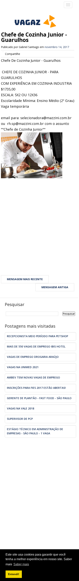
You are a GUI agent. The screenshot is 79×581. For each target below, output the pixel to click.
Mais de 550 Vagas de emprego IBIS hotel (36, 346)
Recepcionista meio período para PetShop (37, 336)
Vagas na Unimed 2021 (23, 367)
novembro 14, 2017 (57, 47)
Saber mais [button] (21, 564)
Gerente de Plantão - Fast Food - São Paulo (39, 398)
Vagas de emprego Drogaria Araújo (33, 357)
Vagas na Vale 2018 (20, 408)
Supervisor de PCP (20, 419)
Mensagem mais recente (25, 279)
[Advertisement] (39, 221)
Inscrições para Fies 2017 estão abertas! (36, 388)
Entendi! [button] (13, 574)
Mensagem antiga (54, 287)
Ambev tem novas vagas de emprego (33, 377)
